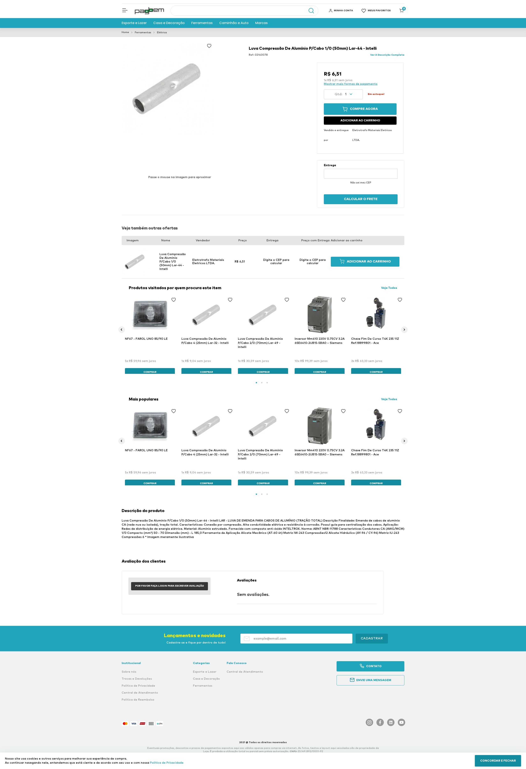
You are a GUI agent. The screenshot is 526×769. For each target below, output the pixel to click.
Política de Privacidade (166, 762)
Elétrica (162, 32)
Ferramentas (143, 32)
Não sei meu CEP (360, 183)
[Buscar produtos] (309, 11)
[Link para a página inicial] (125, 32)
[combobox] (244, 11)
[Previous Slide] (121, 329)
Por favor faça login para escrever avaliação (169, 586)
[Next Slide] (404, 329)
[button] (125, 10)
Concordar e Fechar (498, 760)
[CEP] (361, 171)
